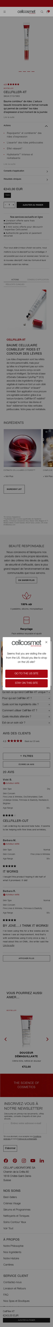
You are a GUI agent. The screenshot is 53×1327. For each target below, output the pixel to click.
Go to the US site (26, 673)
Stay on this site (26, 683)
